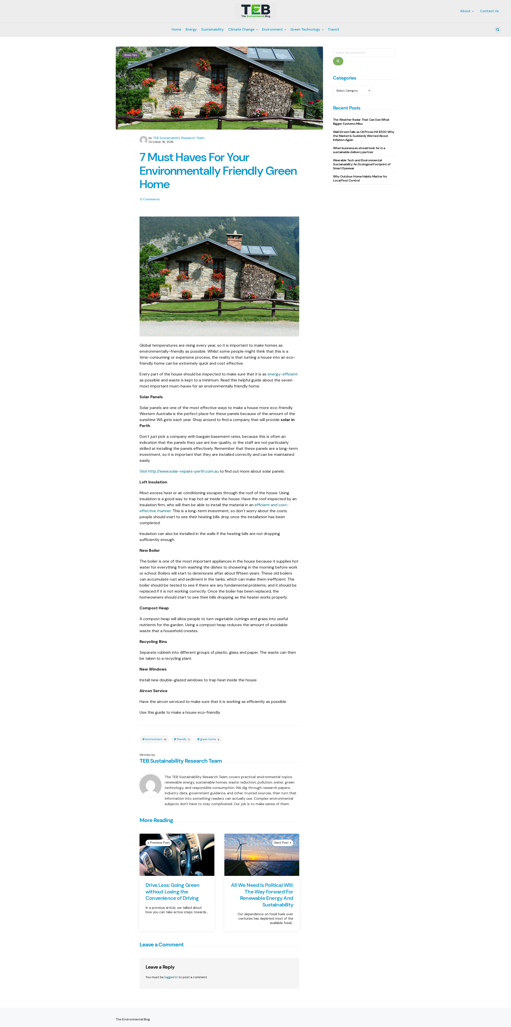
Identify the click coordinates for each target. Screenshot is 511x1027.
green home (209, 739)
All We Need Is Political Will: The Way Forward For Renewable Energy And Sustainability (262, 895)
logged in (171, 977)
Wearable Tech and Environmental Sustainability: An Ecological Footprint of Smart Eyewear (361, 164)
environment (155, 739)
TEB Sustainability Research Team (178, 138)
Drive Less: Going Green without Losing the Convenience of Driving (173, 891)
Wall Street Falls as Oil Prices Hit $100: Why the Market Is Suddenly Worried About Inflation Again (363, 136)
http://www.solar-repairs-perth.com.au (183, 471)
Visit (144, 471)
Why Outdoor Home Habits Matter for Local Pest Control (360, 179)
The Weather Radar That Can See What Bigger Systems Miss (361, 122)
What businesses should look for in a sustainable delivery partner (359, 150)
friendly (183, 739)
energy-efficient (282, 374)
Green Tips (130, 55)
